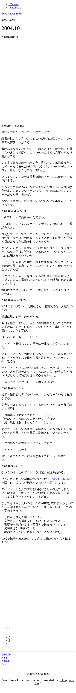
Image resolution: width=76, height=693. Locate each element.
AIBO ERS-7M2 (61, 478)
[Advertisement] (38, 80)
